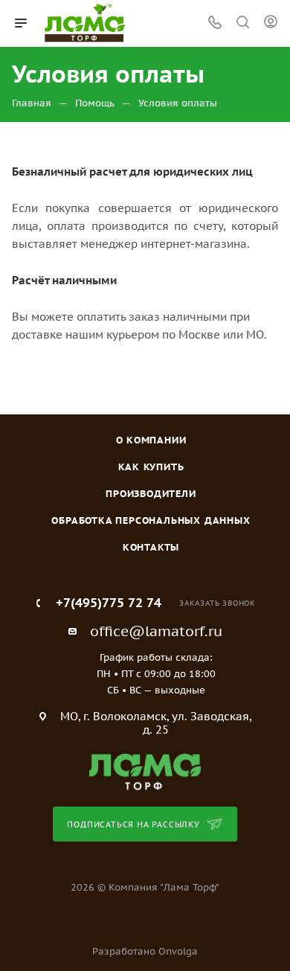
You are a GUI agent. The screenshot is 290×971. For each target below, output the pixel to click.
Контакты (151, 547)
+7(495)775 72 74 (108, 603)
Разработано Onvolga (145, 951)
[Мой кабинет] (270, 23)
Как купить (151, 467)
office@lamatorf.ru (156, 631)
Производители (151, 493)
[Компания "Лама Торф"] (145, 771)
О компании (151, 440)
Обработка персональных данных (150, 520)
